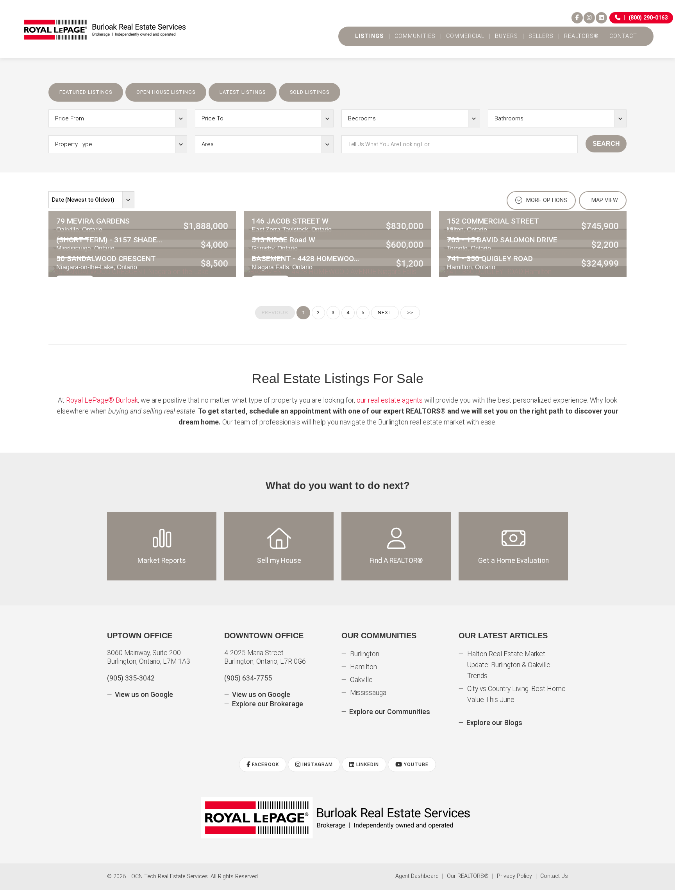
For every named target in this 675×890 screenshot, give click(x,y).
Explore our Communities (389, 712)
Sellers (541, 36)
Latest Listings (243, 92)
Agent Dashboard (417, 876)
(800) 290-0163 (648, 17)
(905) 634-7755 (248, 678)
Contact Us (554, 876)
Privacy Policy (514, 876)
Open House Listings (165, 92)
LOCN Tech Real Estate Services (168, 876)
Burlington (364, 654)
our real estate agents (390, 400)
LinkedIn (367, 764)
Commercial (465, 36)
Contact (623, 36)
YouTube (415, 764)
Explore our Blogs (494, 723)
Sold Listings (309, 92)
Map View (604, 200)
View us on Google (144, 694)
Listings (369, 36)
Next (385, 312)
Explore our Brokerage (267, 704)
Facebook (264, 764)
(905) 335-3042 (131, 678)
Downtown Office (264, 635)
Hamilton (363, 667)
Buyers (506, 36)
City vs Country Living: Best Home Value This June (516, 694)
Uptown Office (139, 635)
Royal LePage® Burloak (102, 400)
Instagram (317, 764)
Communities (415, 36)
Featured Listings (85, 92)
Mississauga (368, 693)
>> (410, 312)
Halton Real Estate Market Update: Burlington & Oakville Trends (508, 665)
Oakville (361, 680)
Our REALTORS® (468, 876)
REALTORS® (581, 36)
